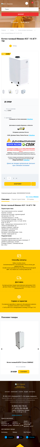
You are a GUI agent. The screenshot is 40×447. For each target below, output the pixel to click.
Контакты (32, 391)
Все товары (32, 196)
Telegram (10, 437)
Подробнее (32, 135)
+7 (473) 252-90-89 (20, 408)
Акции (26, 391)
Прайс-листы (24, 22)
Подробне (29, 119)
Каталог (21, 14)
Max (21, 437)
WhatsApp (31, 437)
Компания (14, 391)
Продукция (14, 22)
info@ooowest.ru (17, 415)
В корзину (17, 184)
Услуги (21, 391)
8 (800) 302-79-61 (19, 406)
